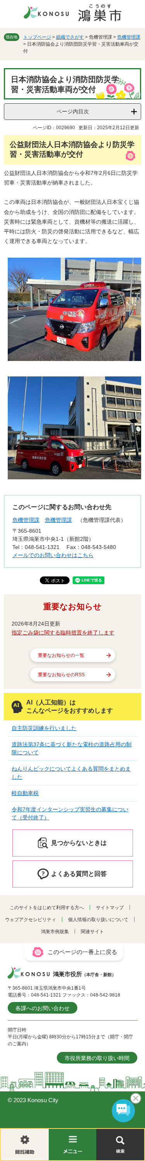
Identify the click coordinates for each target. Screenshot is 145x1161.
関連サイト (92, 931)
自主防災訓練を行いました (44, 728)
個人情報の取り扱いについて (98, 919)
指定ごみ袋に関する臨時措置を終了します (63, 632)
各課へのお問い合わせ (42, 1008)
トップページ (37, 37)
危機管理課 (128, 37)
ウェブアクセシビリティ (30, 919)
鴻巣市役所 (84, 974)
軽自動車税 (25, 793)
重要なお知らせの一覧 (61, 655)
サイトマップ (110, 907)
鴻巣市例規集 (55, 931)
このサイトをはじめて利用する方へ (47, 907)
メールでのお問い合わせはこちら (53, 555)
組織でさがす (70, 37)
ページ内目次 (72, 111)
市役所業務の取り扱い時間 (97, 1058)
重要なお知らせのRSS (61, 674)
